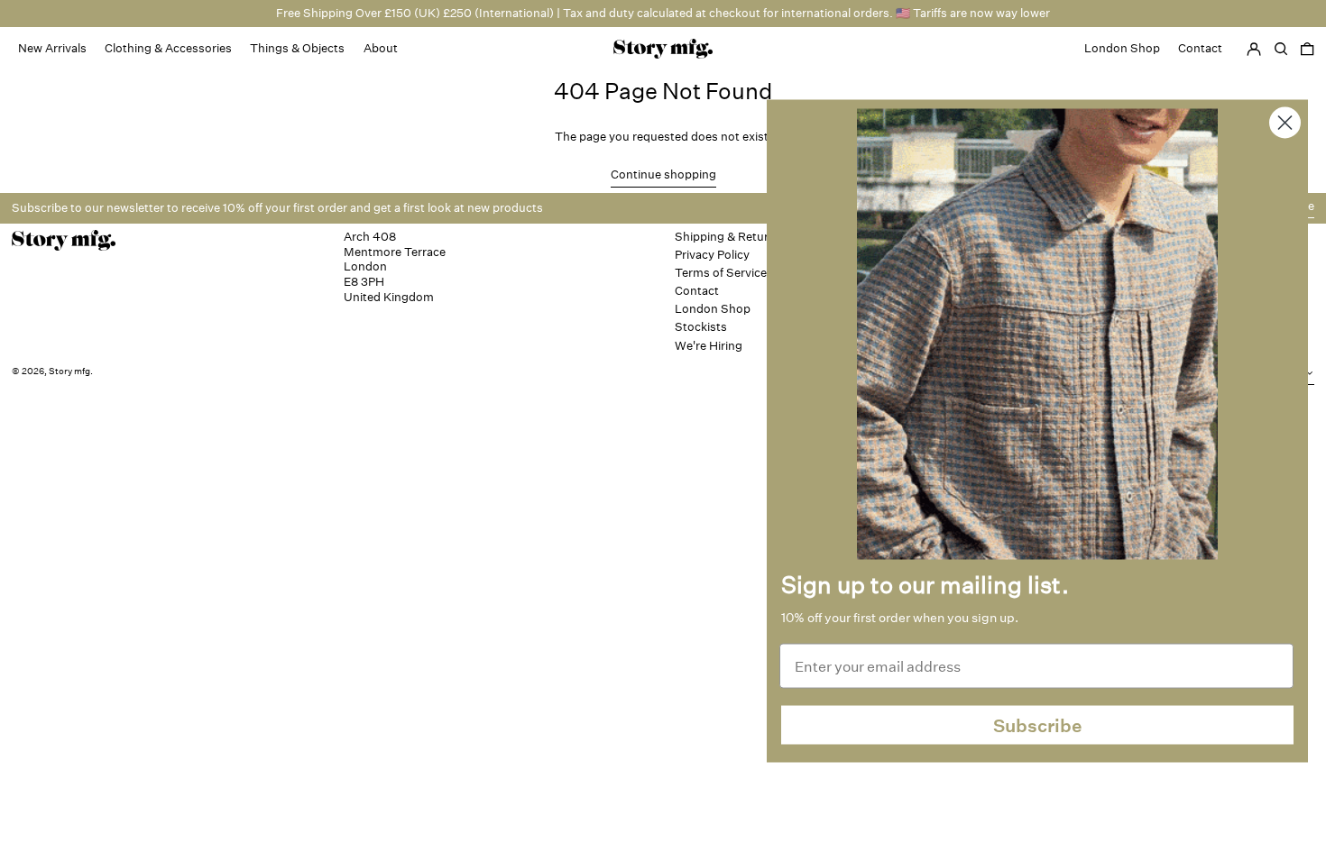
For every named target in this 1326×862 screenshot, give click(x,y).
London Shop (712, 308)
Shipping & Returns (728, 236)
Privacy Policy (712, 254)
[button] (1307, 48)
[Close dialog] (1285, 123)
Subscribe (1037, 725)
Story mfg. (71, 371)
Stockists (701, 327)
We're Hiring (708, 345)
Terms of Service (721, 272)
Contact (697, 290)
